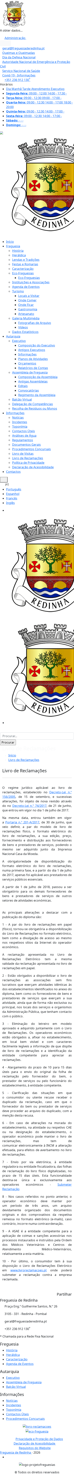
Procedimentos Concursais (31, 449)
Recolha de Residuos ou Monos (34, 408)
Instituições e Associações (31, 282)
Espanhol (12, 494)
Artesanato (26, 314)
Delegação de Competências (32, 404)
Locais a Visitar (28, 296)
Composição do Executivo (36, 345)
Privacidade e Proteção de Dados (39, 1439)
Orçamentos (27, 363)
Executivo (19, 341)
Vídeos (23, 327)
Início (10, 242)
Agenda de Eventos (26, 287)
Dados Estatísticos (25, 332)
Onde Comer (27, 300)
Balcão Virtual (22, 399)
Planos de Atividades (33, 359)
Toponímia (19, 426)
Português (13, 489)
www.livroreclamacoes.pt (28, 1270)
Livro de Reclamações (27, 458)
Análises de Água (24, 435)
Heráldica (19, 255)
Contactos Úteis (23, 431)
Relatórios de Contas (33, 368)
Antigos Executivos (31, 350)
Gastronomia (27, 309)
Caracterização (23, 269)
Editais (23, 386)
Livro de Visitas (23, 454)
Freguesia (13, 246)
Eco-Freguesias (23, 273)
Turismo (18, 291)
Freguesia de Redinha (16, 1452)
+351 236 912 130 (17, 80)
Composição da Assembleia (37, 377)
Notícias (18, 417)
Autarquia (13, 336)
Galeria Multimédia (25, 318)
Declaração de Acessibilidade (33, 467)
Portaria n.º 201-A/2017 (22, 822)
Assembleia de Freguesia (30, 372)
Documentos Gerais (26, 445)
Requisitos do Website (35, 1448)
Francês (11, 498)
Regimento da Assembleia (36, 395)
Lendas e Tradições (25, 260)
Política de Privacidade (28, 463)
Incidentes (19, 422)
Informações (27, 354)
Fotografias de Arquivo (34, 323)
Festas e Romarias (25, 264)
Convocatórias (28, 390)
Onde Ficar (26, 305)
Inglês (10, 503)
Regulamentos (22, 440)
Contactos (13, 472)
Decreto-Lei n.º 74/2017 (29, 806)
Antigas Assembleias (33, 381)
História (18, 251)
